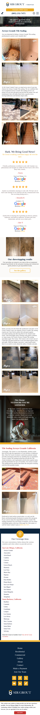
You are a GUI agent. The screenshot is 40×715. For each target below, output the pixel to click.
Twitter (26, 678)
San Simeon (7, 589)
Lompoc (6, 611)
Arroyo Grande (8, 550)
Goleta (6, 607)
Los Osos (6, 570)
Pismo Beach (7, 582)
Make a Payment (20, 668)
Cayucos (6, 560)
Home (20, 648)
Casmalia (6, 604)
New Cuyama (8, 621)
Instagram (14, 678)
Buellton (6, 602)
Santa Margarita (8, 592)
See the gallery (20, 270)
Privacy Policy (15, 705)
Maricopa (6, 619)
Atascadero (7, 553)
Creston (6, 562)
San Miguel (7, 587)
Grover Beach (8, 565)
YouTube (14, 683)
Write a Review (2, 13)
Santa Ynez (7, 628)
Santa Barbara (8, 624)
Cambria (6, 558)
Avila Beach (7, 555)
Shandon (6, 594)
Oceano (6, 577)
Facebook (20, 678)
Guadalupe (7, 609)
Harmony (6, 567)
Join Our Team (20, 672)
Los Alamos (7, 614)
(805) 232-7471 (19, 13)
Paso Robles (7, 579)
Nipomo (6, 575)
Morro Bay (7, 572)
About (20, 662)
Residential (20, 651)
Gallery (20, 658)
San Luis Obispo (9, 584)
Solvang (6, 631)
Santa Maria (7, 626)
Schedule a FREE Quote (20, 10)
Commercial (20, 655)
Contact (20, 665)
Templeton (7, 597)
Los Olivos (7, 616)
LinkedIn (20, 683)
